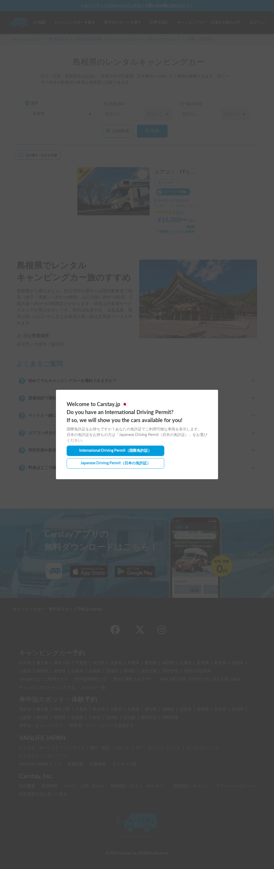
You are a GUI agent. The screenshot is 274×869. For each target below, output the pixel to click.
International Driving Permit (115, 451)
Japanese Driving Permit (116, 463)
